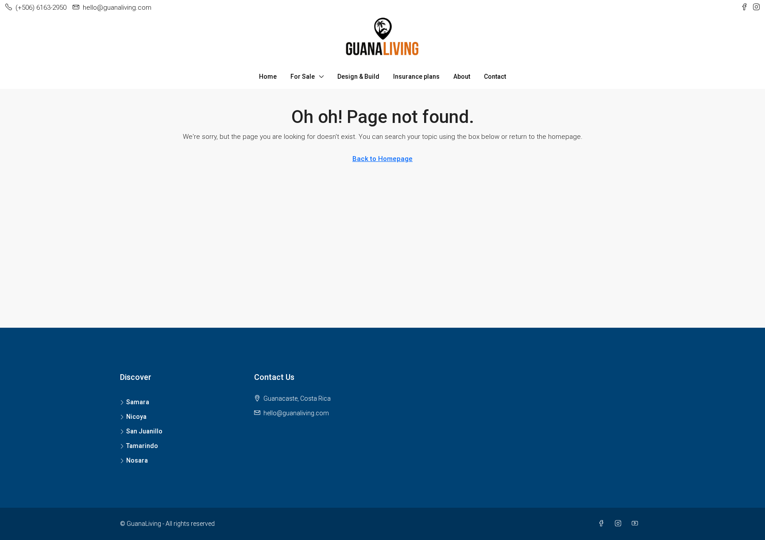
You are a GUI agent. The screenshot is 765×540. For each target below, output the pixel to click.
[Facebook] (603, 523)
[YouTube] (636, 523)
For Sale (302, 76)
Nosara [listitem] (137, 460)
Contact (495, 76)
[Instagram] (620, 523)
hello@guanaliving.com (296, 413)
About (461, 76)
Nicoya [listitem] (136, 416)
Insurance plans (416, 76)
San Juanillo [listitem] (144, 431)
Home (268, 76)
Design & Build (358, 76)
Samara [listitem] (137, 402)
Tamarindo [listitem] (142, 445)
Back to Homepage (382, 159)
